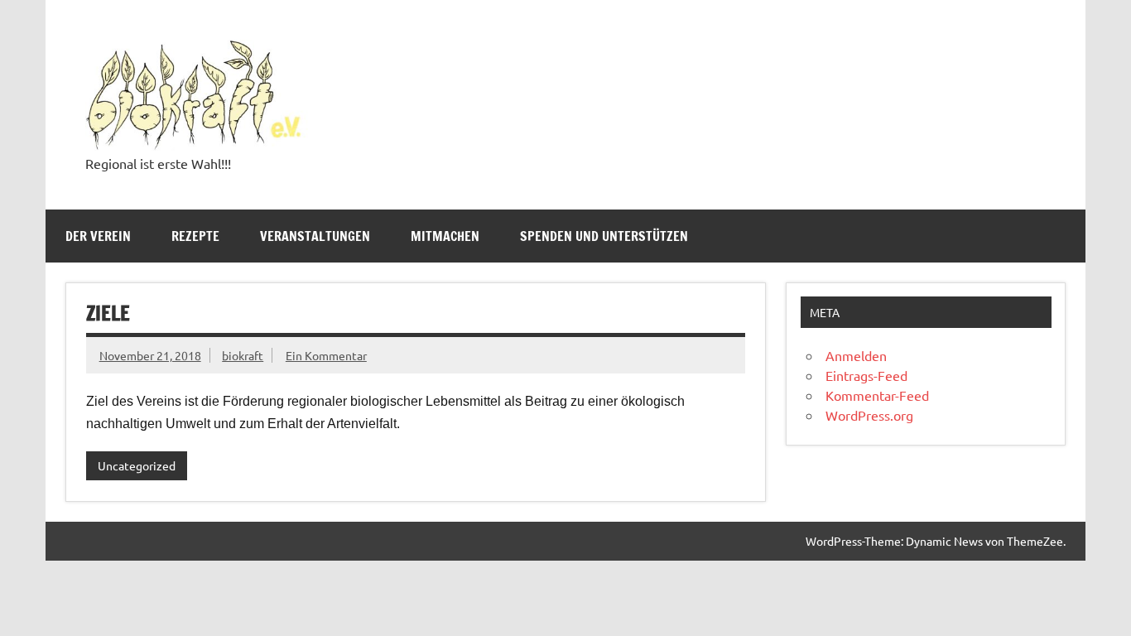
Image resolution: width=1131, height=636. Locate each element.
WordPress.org (869, 415)
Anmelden (856, 355)
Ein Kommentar (326, 355)
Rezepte (195, 236)
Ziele (108, 313)
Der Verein (98, 236)
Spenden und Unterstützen (604, 236)
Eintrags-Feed (866, 375)
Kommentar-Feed (877, 395)
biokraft (242, 355)
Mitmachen (445, 236)
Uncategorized (137, 465)
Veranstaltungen (315, 236)
